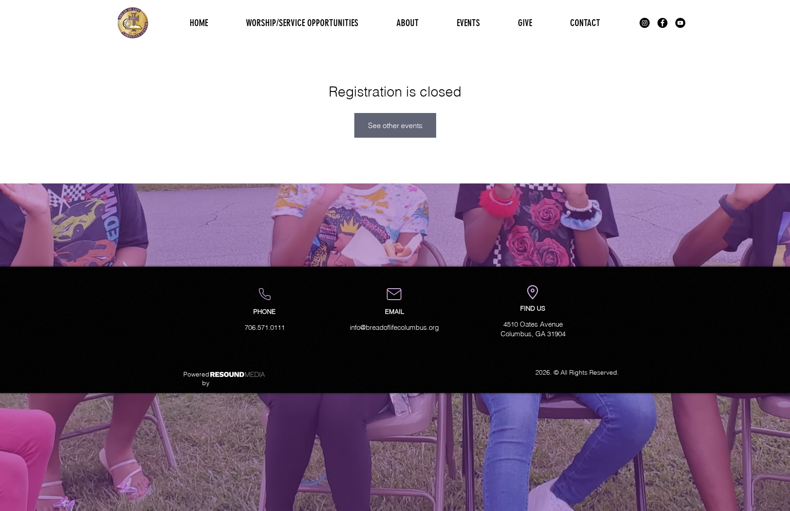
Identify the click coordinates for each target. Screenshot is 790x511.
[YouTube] (680, 23)
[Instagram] (645, 23)
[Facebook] (662, 23)
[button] (407, 22)
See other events (395, 125)
